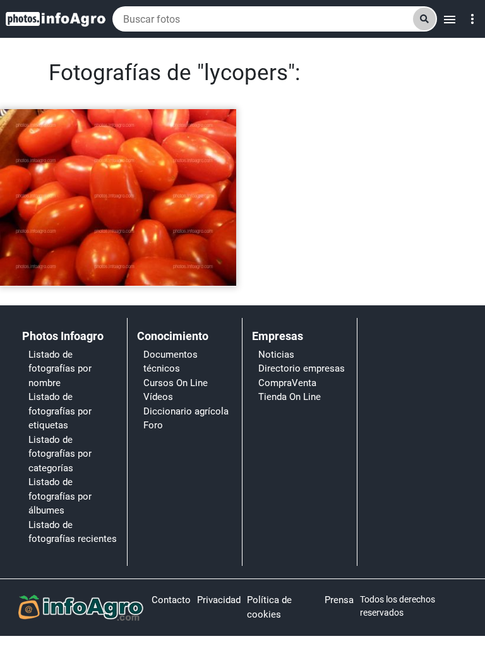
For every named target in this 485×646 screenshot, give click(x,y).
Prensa (339, 600)
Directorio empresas (301, 368)
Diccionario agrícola (186, 411)
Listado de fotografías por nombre (60, 369)
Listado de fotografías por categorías (60, 454)
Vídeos (158, 396)
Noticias (276, 354)
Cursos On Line (175, 383)
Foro (153, 425)
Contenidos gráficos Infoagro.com (75, 271)
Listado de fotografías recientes (72, 532)
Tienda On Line (289, 396)
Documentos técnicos (170, 362)
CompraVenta (287, 383)
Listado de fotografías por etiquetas (60, 411)
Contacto (171, 600)
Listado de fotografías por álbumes (60, 496)
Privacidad (219, 600)
